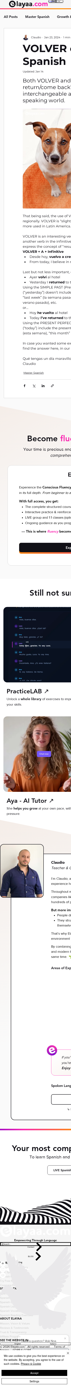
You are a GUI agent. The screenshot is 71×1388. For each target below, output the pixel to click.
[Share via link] (52, 386)
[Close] (65, 1355)
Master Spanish (37, 17)
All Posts (11, 17)
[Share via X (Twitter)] (34, 386)
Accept (34, 1373)
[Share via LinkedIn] (43, 386)
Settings (34, 1381)
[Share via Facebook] (24, 386)
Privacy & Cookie (31, 1364)
